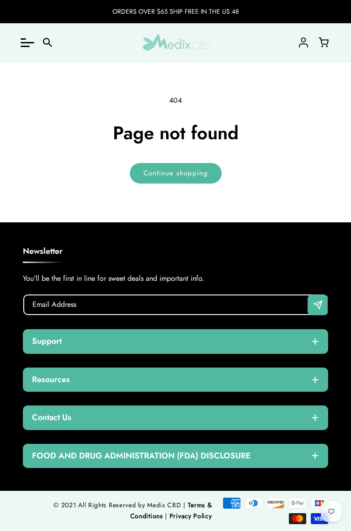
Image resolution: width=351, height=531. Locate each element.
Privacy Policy (191, 515)
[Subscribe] (318, 304)
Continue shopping (176, 173)
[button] (27, 42)
